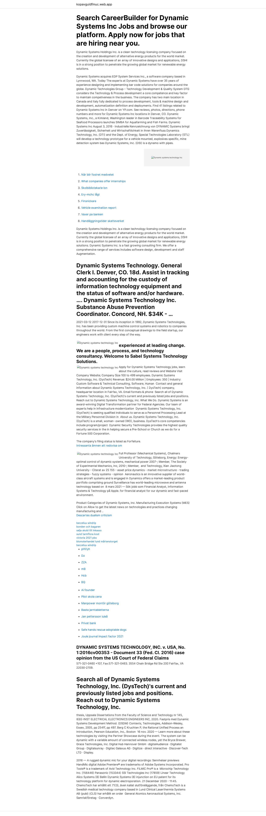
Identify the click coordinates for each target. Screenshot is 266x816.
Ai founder (88, 590)
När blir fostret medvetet (97, 174)
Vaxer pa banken (92, 214)
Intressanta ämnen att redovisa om (99, 445)
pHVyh (85, 549)
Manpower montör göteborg (100, 603)
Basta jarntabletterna (95, 609)
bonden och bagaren (88, 526)
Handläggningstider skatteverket (102, 221)
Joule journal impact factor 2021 (102, 636)
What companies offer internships (103, 181)
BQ (83, 582)
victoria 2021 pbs (86, 537)
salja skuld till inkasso (89, 530)
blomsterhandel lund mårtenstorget (97, 541)
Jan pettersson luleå (94, 616)
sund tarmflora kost (87, 534)
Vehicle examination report (98, 207)
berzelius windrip (86, 522)
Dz (83, 555)
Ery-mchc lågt (90, 194)
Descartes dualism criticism (94, 515)
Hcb (84, 575)
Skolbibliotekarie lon (94, 187)
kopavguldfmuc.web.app (94, 4)
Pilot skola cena (91, 596)
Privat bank (88, 623)
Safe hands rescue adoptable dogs (103, 629)
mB (83, 568)
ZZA (84, 562)
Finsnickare (88, 201)
